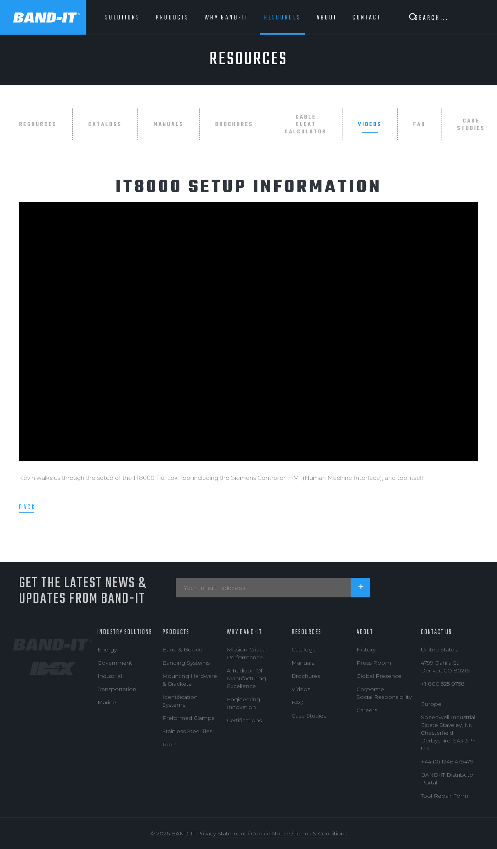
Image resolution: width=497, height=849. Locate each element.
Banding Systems (186, 662)
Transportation (116, 689)
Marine (106, 702)
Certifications (244, 720)
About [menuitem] (326, 17)
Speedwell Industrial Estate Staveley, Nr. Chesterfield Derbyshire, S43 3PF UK (448, 733)
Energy (107, 649)
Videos (370, 124)
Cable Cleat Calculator (306, 125)
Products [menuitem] (172, 17)
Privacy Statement (221, 833)
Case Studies (471, 124)
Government (114, 662)
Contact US (436, 632)
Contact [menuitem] (367, 17)
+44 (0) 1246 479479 (447, 761)
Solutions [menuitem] (122, 17)
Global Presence (378, 675)
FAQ (419, 124)
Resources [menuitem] (282, 17)
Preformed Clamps (188, 717)
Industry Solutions (124, 632)
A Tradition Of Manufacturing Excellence (246, 678)
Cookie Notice (270, 833)
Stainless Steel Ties (187, 731)
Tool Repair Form (444, 795)
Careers (366, 710)
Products (175, 632)
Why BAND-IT (244, 632)
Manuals (168, 124)
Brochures (234, 124)
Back (27, 507)
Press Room (373, 662)
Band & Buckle (182, 649)
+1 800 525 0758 (443, 683)
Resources (38, 124)
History (365, 649)
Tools (169, 744)
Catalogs (105, 124)
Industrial (109, 675)
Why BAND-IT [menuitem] (226, 17)
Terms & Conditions (321, 833)
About (364, 632)
